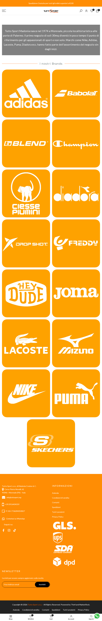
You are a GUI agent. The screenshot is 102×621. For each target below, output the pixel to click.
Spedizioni (56, 507)
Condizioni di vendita (60, 498)
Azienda (55, 493)
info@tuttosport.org (14, 497)
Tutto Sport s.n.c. (35, 604)
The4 (73, 604)
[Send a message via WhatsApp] (97, 616)
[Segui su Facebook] (3, 530)
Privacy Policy (57, 517)
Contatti (55, 502)
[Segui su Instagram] (9, 530)
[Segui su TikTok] (14, 530)
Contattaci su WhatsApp (15, 518)
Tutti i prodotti (58, 512)
